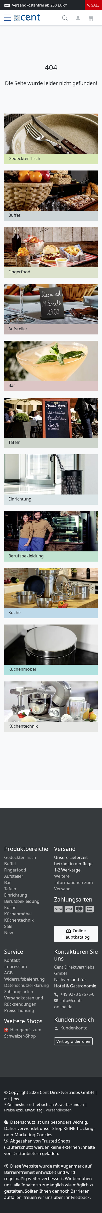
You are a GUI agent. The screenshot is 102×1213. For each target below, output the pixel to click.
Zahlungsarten (18, 991)
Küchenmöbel (18, 914)
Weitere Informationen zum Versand (73, 882)
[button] (65, 17)
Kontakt (12, 960)
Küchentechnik (19, 920)
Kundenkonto (73, 1028)
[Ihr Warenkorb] (91, 16)
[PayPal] (59, 908)
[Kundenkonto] (78, 17)
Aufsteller (13, 876)
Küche (10, 907)
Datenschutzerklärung (26, 985)
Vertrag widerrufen (73, 1041)
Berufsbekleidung (21, 901)
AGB (8, 973)
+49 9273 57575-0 (76, 994)
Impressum (15, 966)
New (8, 932)
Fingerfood (15, 870)
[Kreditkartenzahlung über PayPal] (69, 908)
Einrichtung (15, 895)
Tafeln (10, 889)
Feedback (80, 1197)
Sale (8, 926)
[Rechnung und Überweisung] (90, 908)
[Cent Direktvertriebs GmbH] (27, 17)
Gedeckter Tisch (20, 857)
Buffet (10, 864)
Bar (7, 882)
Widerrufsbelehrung (24, 979)
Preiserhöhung (19, 1010)
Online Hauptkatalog (76, 934)
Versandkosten (59, 1110)
